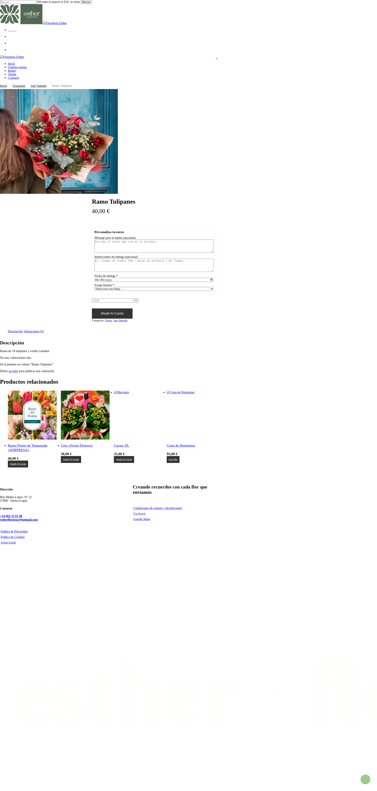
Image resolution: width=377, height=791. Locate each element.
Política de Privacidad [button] (14, 531)
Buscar (86, 2)
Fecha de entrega (106, 276)
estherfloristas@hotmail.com (19, 519)
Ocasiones (19, 85)
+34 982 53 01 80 (11, 516)
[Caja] (85, 415)
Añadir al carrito (112, 313)
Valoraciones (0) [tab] (34, 331)
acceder (13, 371)
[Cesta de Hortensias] (191, 415)
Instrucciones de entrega (116, 256)
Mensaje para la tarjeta (114, 237)
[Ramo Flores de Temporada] (32, 415)
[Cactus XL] (138, 415)
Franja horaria (104, 285)
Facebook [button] (139, 513)
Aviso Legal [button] (8, 542)
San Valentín (39, 85)
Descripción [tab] (15, 331)
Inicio (3, 85)
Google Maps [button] (141, 519)
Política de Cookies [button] (13, 537)
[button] (18, 464)
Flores (108, 320)
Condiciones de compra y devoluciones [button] (157, 508)
